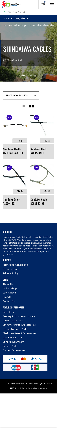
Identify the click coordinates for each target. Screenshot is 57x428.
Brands (7, 297)
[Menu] (52, 4)
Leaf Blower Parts (12, 338)
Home (7, 25)
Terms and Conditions (15, 265)
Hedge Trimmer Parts (15, 329)
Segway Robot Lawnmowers (19, 316)
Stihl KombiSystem (13, 342)
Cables (31, 25)
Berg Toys (8, 312)
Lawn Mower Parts (13, 321)
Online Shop (19, 25)
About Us (8, 284)
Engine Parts (10, 346)
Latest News (9, 293)
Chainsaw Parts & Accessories (19, 333)
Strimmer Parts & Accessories (19, 325)
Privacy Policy (10, 273)
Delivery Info (10, 269)
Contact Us (9, 301)
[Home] (10, 4)
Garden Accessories (14, 350)
